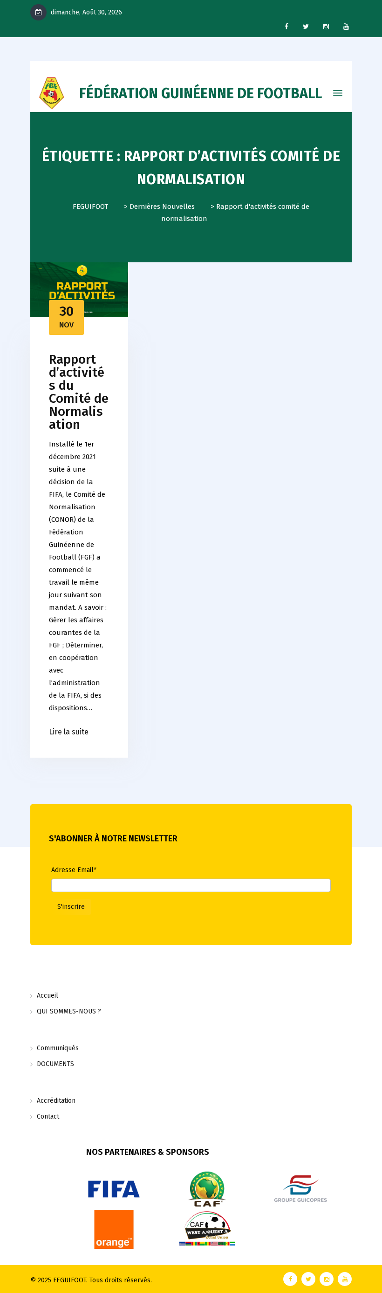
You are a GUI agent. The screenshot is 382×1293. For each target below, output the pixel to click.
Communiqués (58, 1048)
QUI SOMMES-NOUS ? (69, 1011)
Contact (48, 1116)
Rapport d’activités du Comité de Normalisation (79, 392)
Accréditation (56, 1101)
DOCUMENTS (55, 1064)
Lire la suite (69, 731)
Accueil (47, 996)
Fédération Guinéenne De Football (200, 93)
